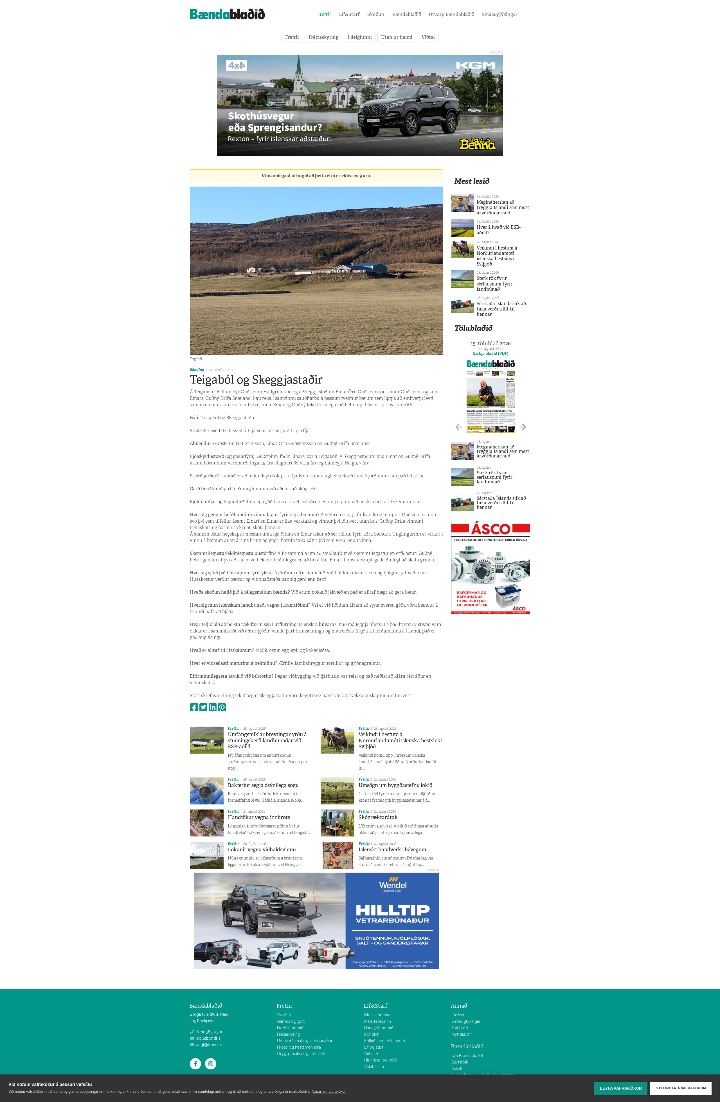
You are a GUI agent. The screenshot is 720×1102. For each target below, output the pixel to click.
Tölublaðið (473, 328)
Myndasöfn (461, 1034)
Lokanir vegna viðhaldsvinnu (262, 849)
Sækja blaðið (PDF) (490, 353)
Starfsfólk (459, 1062)
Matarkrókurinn (377, 1021)
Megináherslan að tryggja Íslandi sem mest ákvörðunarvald (503, 207)
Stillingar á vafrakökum (681, 1088)
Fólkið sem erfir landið (384, 1040)
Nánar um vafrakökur (329, 1091)
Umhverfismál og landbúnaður (304, 1040)
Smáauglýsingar (500, 14)
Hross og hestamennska (299, 1047)
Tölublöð (459, 1028)
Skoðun (375, 14)
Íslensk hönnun (378, 1015)
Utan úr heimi (396, 37)
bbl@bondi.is (207, 1038)
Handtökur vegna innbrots (259, 817)
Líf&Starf (349, 14)
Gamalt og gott (291, 1021)
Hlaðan (457, 1015)
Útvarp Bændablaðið (451, 14)
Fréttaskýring (323, 37)
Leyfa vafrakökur (621, 1088)
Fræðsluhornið (290, 1028)
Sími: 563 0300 (209, 1032)
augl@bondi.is (208, 1044)
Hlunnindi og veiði (380, 1060)
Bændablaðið (406, 14)
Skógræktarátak (378, 817)
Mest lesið (471, 181)
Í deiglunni (360, 37)
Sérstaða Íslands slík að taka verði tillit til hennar (501, 309)
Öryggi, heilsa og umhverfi (301, 1053)
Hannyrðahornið (378, 1028)
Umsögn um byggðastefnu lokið (395, 785)
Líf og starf (373, 1047)
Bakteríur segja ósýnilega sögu (263, 785)
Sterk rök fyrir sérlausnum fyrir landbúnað (494, 283)
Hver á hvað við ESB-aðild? (499, 229)
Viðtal (428, 37)
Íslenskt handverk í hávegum (392, 849)
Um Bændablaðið (467, 1055)
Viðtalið (371, 1053)
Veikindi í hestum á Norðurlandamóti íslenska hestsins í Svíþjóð (400, 740)
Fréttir (324, 14)
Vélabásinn (374, 1066)
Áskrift (456, 1068)
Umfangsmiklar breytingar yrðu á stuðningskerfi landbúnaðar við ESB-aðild (267, 740)
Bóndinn (197, 369)
